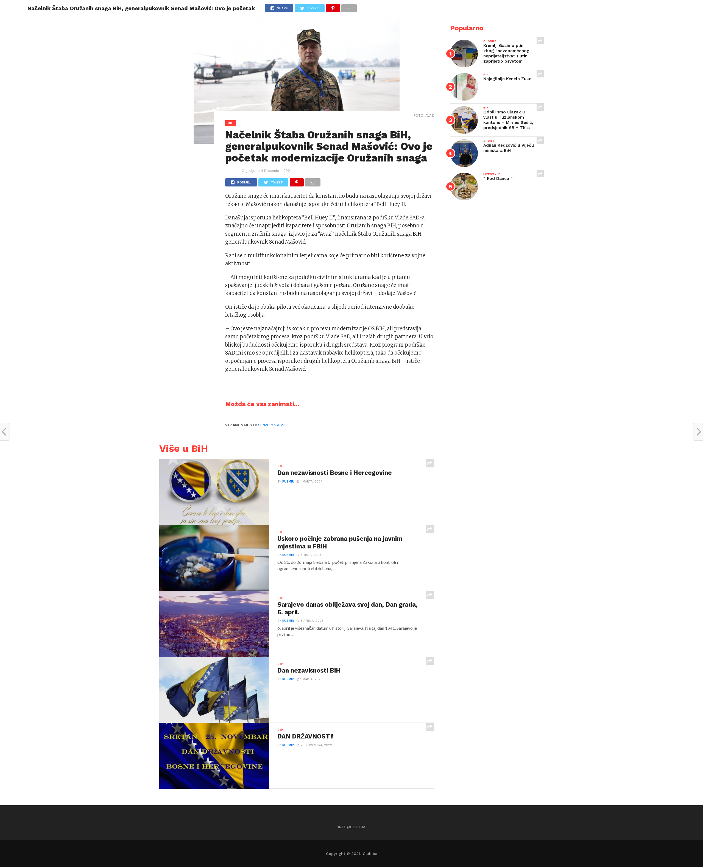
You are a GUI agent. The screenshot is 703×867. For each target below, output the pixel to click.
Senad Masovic (272, 425)
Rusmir (288, 481)
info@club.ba (352, 827)
